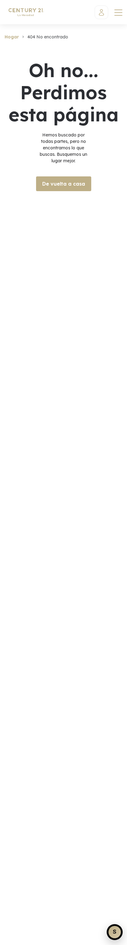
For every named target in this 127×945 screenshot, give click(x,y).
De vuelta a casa (63, 184)
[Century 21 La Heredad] (26, 12)
